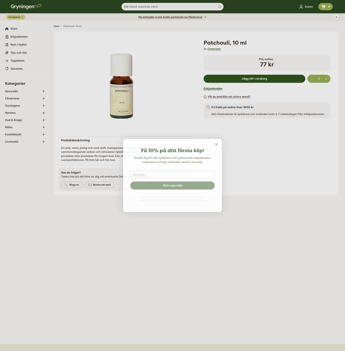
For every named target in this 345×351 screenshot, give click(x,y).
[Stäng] (216, 144)
